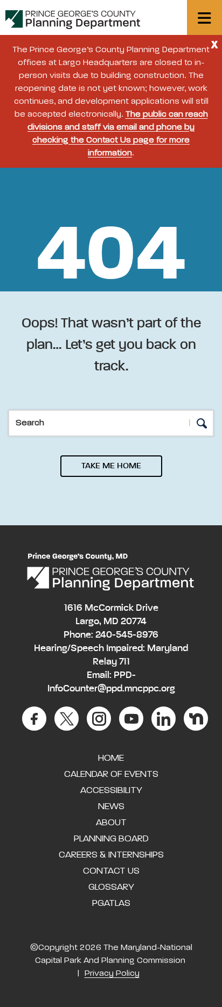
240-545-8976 (126, 635)
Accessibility (111, 790)
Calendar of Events (111, 774)
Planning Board (111, 839)
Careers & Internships (111, 855)
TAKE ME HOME (111, 466)
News (111, 806)
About (111, 822)
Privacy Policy (112, 973)
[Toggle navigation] (204, 17)
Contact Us (111, 871)
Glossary (111, 887)
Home (111, 758)
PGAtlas (111, 903)
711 (124, 662)
